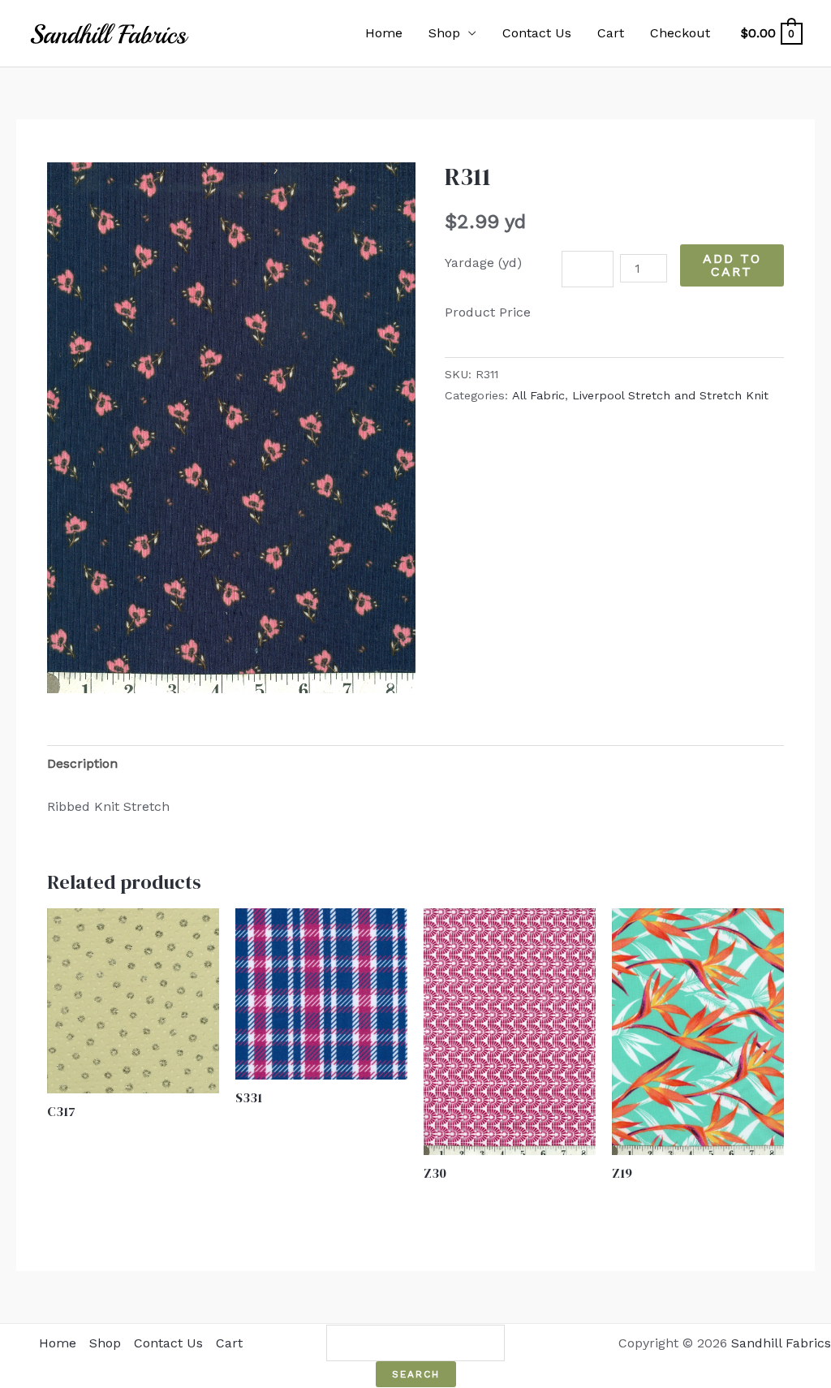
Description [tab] (82, 763)
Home (384, 33)
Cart (610, 33)
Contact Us (536, 33)
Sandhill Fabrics (781, 1343)
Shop (444, 33)
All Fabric (538, 395)
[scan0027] (231, 427)
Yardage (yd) (483, 262)
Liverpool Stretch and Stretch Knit (670, 395)
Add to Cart (732, 265)
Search (416, 1374)
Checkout (680, 33)
